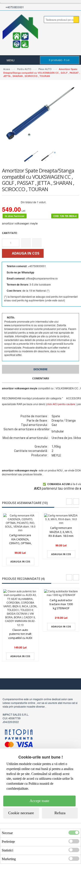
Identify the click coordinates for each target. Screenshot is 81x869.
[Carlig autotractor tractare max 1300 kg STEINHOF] (61, 593)
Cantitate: (10, 233)
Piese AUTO (45, 69)
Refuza (59, 813)
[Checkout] (62, 7)
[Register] (75, 7)
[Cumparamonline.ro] (20, 33)
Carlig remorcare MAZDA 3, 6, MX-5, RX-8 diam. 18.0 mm (61, 532)
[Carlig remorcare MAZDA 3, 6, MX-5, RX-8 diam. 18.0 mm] (61, 519)
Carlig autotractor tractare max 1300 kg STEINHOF (61, 604)
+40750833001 (15, 7)
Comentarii (40, 378)
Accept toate (39, 801)
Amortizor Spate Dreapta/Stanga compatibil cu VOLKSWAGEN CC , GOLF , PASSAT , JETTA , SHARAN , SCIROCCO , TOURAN (41, 72)
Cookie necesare (21, 813)
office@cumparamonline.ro (42, 278)
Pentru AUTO (24, 69)
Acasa (6, 69)
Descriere (40, 369)
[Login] (69, 7)
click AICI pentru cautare (61, 404)
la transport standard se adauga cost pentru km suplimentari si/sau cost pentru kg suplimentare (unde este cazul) (41, 298)
